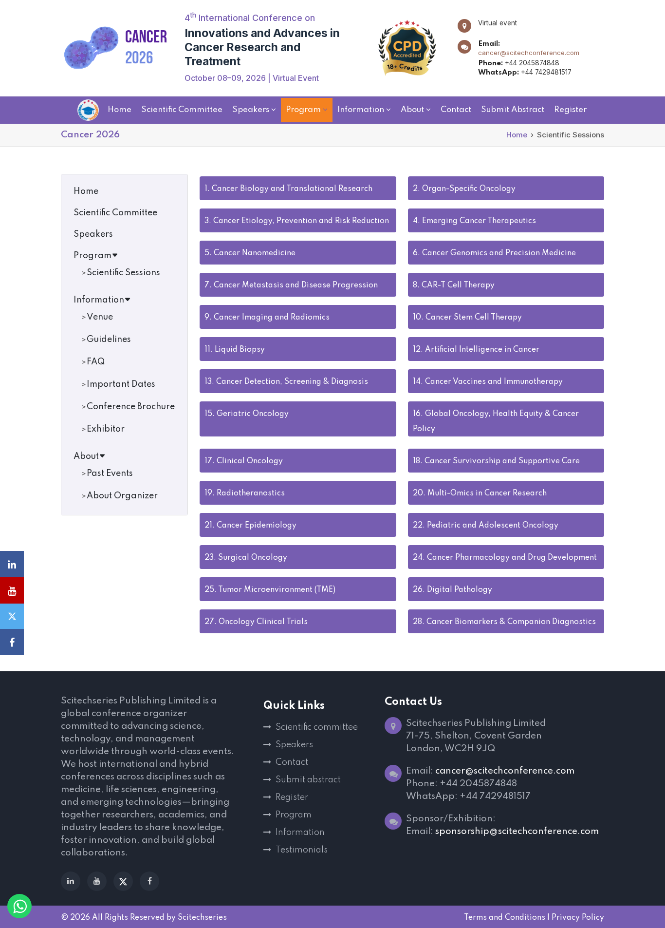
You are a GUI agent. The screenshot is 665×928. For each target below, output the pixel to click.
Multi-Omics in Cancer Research (480, 493)
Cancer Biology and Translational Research (288, 189)
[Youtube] (97, 881)
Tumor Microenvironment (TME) (269, 590)
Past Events (110, 473)
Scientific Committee (115, 212)
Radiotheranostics (244, 493)
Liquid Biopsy (234, 350)
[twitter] (123, 881)
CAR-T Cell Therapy (454, 285)
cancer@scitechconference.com (528, 53)
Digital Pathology (452, 590)
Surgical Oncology (245, 558)
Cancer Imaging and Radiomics (267, 318)
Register (292, 797)
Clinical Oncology (243, 461)
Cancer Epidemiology (250, 526)
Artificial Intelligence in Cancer (476, 350)
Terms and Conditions (504, 918)
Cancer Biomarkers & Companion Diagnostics (504, 622)
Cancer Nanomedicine (250, 253)
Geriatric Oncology (246, 414)
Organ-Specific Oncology (464, 189)
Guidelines (109, 339)
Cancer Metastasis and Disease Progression (291, 285)
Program (92, 255)
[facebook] (149, 881)
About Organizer (122, 496)
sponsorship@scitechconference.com (517, 831)
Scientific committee (317, 727)
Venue (100, 317)
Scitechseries (202, 918)
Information (99, 300)
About (86, 456)
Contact (292, 762)
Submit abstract (308, 780)
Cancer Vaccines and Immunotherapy (488, 382)
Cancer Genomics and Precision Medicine (494, 253)
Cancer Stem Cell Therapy (467, 318)
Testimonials (302, 850)
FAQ (96, 362)
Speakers (93, 234)
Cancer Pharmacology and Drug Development (505, 558)
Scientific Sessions (123, 272)
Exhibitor (106, 429)
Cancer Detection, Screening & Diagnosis (286, 382)
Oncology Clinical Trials (256, 622)
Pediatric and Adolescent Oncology (485, 526)
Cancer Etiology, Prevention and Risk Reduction (296, 221)
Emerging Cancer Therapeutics (474, 221)
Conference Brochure (131, 406)
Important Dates (121, 384)
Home (516, 134)
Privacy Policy (578, 918)
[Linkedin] (70, 881)
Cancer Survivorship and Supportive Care (496, 461)
